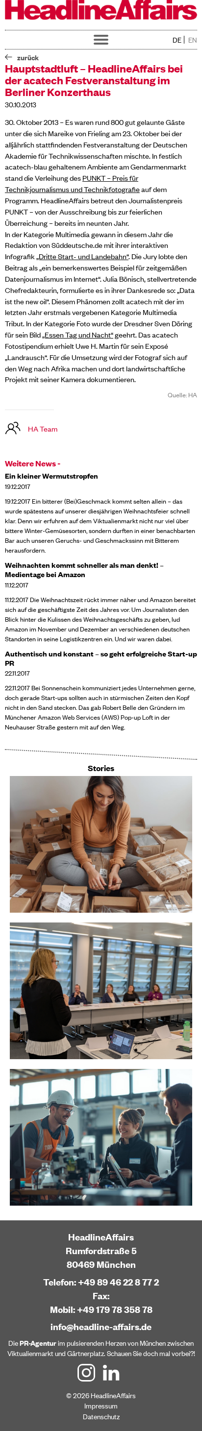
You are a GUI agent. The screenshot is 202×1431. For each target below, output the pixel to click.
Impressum (101, 1405)
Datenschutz (101, 1416)
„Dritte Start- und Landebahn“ (82, 256)
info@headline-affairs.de (101, 1326)
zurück (28, 57)
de (177, 39)
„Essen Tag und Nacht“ (77, 334)
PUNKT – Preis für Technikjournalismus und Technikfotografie (72, 183)
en (192, 39)
